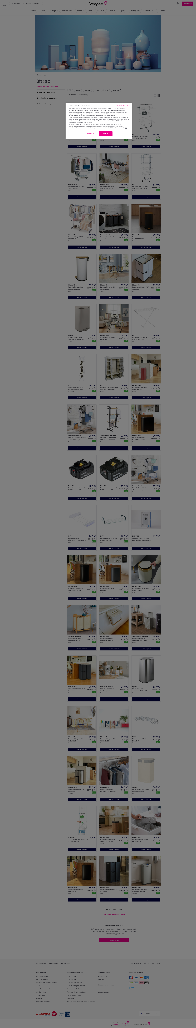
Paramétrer (90, 133)
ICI (126, 128)
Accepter (105, 133)
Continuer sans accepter (123, 105)
